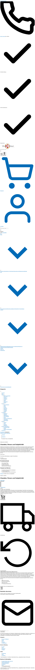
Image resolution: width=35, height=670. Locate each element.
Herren (4, 386)
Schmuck (5, 424)
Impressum (3, 655)
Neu (1, 233)
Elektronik (5, 346)
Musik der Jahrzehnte (3, 271)
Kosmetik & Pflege (6, 427)
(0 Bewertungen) (2, 487)
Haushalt (3, 412)
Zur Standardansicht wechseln (6, 666)
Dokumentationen (3, 308)
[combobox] (4, 149)
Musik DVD (14, 308)
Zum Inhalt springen (3, 0)
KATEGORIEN (4, 232)
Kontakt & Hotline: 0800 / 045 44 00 (7, 661)
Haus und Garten (14, 346)
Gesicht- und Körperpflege (8, 429)
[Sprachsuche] (0, 150)
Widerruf (3, 649)
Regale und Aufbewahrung (8, 418)
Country (18, 271)
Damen (1, 386)
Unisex (6, 386)
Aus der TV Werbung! (5, 639)
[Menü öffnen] (0, 227)
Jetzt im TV (2, 349)
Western (23, 308)
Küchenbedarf (11, 347)
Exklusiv (3, 392)
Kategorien (5, 433)
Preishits (1, 348)
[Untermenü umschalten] (0, 270)
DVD (3, 403)
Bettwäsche (2, 346)
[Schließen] (0, 391)
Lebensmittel (7, 347)
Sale (7, 386)
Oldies (20, 271)
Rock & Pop (8, 271)
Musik (3, 394)
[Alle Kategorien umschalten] (1, 232)
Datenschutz (4, 653)
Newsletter (3, 648)
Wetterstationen (9, 346)
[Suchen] (0, 151)
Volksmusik (15, 271)
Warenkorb (8, 433)
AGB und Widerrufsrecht (5, 662)
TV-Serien (20, 308)
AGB (2, 654)
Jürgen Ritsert (2, 480)
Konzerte (10, 308)
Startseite (1, 433)
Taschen (5, 422)
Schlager (11, 271)
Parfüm (5, 428)
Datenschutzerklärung (5, 663)
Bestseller (9, 386)
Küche (18, 346)
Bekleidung (5, 425)
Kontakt (3, 646)
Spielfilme (17, 308)
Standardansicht (7, 432)
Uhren (5, 423)
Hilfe (2, 647)
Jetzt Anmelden (3, 631)
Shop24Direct (2, 432)
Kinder (8, 308)
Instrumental (23, 271)
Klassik (26, 271)
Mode (3, 421)
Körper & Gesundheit (5, 426)
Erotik (6, 308)
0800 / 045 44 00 (2, 36)
